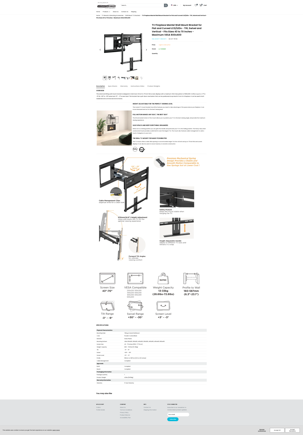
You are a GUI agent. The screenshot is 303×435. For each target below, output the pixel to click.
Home (98, 12)
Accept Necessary (292, 430)
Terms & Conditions (126, 410)
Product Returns (125, 415)
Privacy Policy (124, 412)
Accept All (277, 430)
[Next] (146, 50)
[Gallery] (123, 52)
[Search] (166, 5)
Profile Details (100, 410)
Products (105, 12)
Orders (98, 407)
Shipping (133, 12)
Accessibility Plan (125, 418)
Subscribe (173, 419)
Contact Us (124, 12)
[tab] (100, 86)
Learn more (56, 430)
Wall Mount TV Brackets (132, 15)
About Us (115, 12)
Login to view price (164, 45)
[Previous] (100, 50)
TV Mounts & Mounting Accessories (112, 15)
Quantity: (155, 53)
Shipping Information (150, 410)
